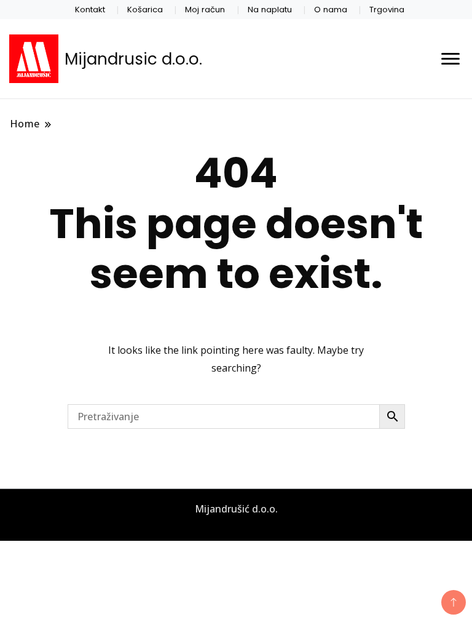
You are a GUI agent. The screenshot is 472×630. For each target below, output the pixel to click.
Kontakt (90, 9)
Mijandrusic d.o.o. (133, 59)
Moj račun (205, 9)
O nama (330, 9)
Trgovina (386, 9)
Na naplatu (270, 9)
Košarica (145, 9)
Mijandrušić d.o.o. (236, 509)
